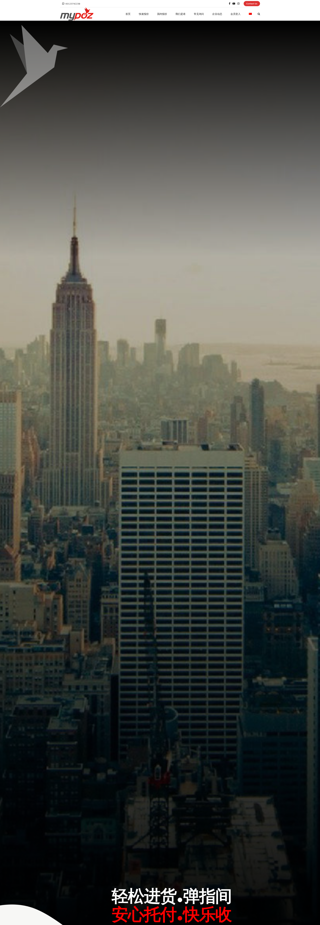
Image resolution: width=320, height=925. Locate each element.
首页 (128, 14)
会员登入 (235, 14)
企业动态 (217, 14)
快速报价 (144, 14)
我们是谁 (181, 14)
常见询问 (199, 14)
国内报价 (162, 14)
